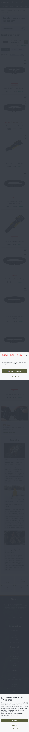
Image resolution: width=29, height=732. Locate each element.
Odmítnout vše (14, 729)
